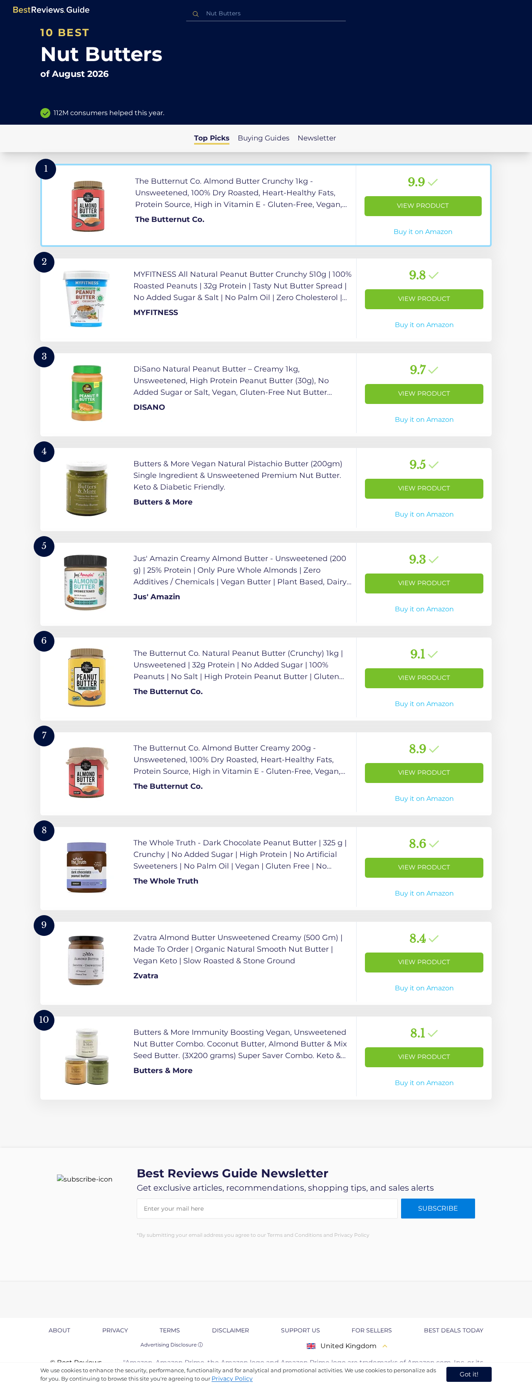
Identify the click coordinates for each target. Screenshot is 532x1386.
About (59, 1330)
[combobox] (266, 13)
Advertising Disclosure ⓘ (171, 1345)
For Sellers (372, 1330)
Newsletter (317, 138)
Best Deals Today (453, 1330)
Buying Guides (263, 138)
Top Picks (211, 138)
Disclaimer (230, 1330)
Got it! (469, 1374)
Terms (170, 1330)
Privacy (115, 1330)
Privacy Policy (232, 1378)
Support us (300, 1330)
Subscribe (438, 1208)
